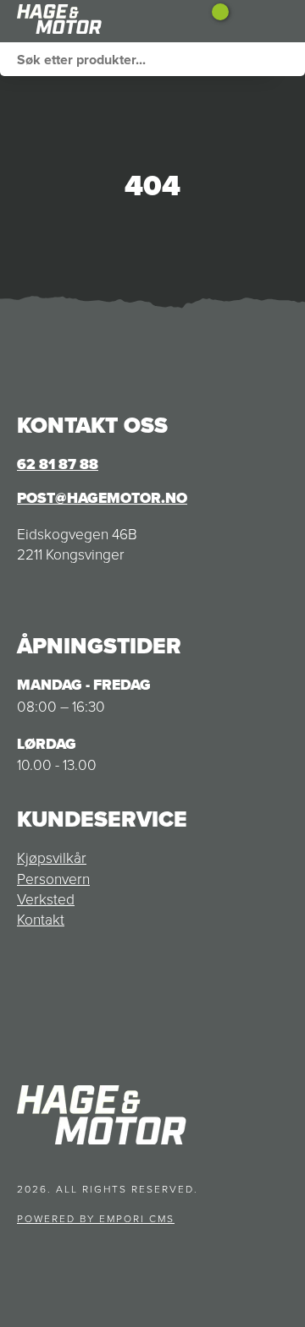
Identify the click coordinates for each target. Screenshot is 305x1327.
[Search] (288, 59)
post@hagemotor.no (102, 498)
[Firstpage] (99, 21)
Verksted (46, 898)
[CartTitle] (214, 21)
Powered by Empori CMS (96, 1218)
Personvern (53, 878)
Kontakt (40, 919)
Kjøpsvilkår (51, 857)
